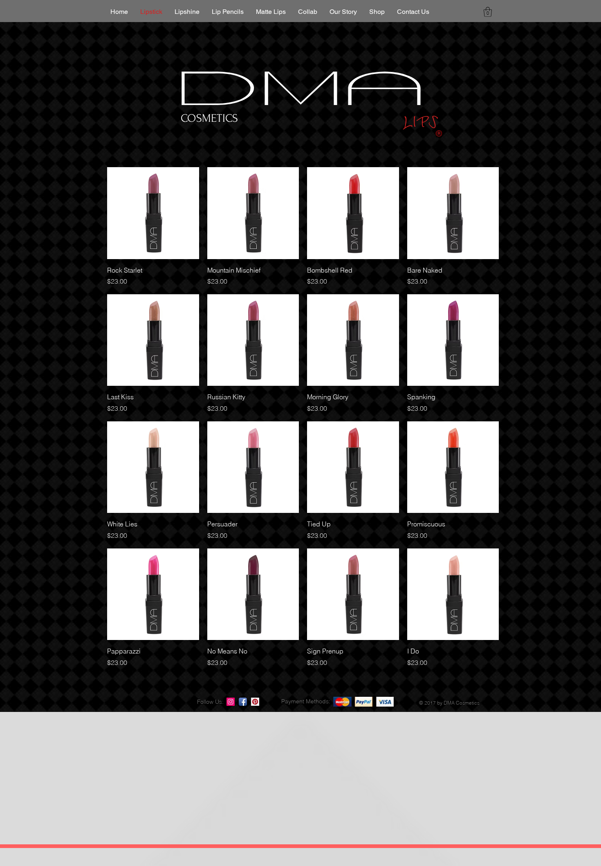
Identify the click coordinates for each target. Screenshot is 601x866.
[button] (488, 12)
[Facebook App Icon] (243, 702)
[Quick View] (153, 213)
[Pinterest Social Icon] (255, 702)
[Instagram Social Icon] (230, 702)
